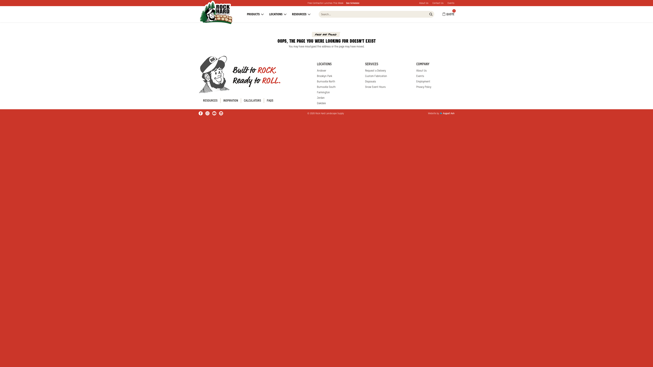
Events (451, 3)
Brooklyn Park (324, 76)
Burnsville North (326, 81)
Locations (275, 14)
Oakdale (321, 103)
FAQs (270, 100)
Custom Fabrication (376, 76)
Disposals (370, 81)
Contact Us (437, 3)
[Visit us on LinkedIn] (221, 113)
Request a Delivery (375, 70)
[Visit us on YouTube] (214, 113)
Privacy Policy (423, 87)
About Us (423, 3)
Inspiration (230, 100)
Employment (423, 81)
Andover (321, 70)
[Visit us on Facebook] (201, 113)
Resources (299, 14)
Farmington (323, 92)
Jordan (321, 97)
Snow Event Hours (375, 87)
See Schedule (352, 3)
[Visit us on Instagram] (207, 113)
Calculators (252, 100)
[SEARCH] (431, 14)
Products (253, 14)
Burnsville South (326, 87)
